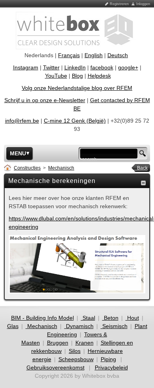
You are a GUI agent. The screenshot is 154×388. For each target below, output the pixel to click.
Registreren (119, 4)
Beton (110, 318)
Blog (77, 76)
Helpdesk (99, 76)
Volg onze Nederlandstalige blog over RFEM (77, 88)
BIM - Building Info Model (42, 318)
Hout (132, 318)
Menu (18, 153)
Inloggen (143, 4)
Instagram (25, 67)
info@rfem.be (22, 121)
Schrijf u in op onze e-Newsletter (44, 100)
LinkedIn (75, 67)
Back (140, 168)
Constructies (27, 168)
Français (69, 55)
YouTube (56, 76)
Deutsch (117, 55)
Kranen (84, 343)
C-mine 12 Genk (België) (75, 121)
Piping (108, 359)
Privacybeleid (111, 367)
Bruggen (57, 343)
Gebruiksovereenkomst (55, 367)
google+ (128, 67)
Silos (75, 351)
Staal (88, 318)
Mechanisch (61, 168)
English (94, 55)
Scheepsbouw (76, 359)
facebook (101, 67)
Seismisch (114, 326)
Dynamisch (79, 326)
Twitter (51, 67)
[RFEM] (77, 30)
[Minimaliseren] (143, 182)
